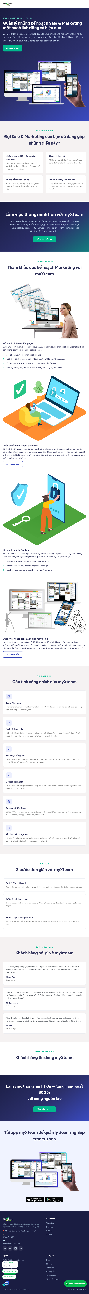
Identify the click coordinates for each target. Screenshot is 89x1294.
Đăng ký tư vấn (12, 48)
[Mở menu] (83, 4)
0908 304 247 (8, 1237)
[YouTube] (10, 1248)
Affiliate (49, 1234)
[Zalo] (21, 1248)
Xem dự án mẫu (12, 464)
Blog (48, 1260)
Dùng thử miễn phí (44, 239)
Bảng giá (49, 1227)
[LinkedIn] (15, 1248)
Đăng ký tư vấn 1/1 (44, 1109)
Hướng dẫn (50, 1271)
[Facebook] (5, 1248)
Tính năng (50, 1223)
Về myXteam (51, 1275)
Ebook (49, 1264)
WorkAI (49, 1231)
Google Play (81, 1289)
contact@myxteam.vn (11, 1243)
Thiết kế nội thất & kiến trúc (13, 1260)
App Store (71, 1289)
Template (50, 1268)
